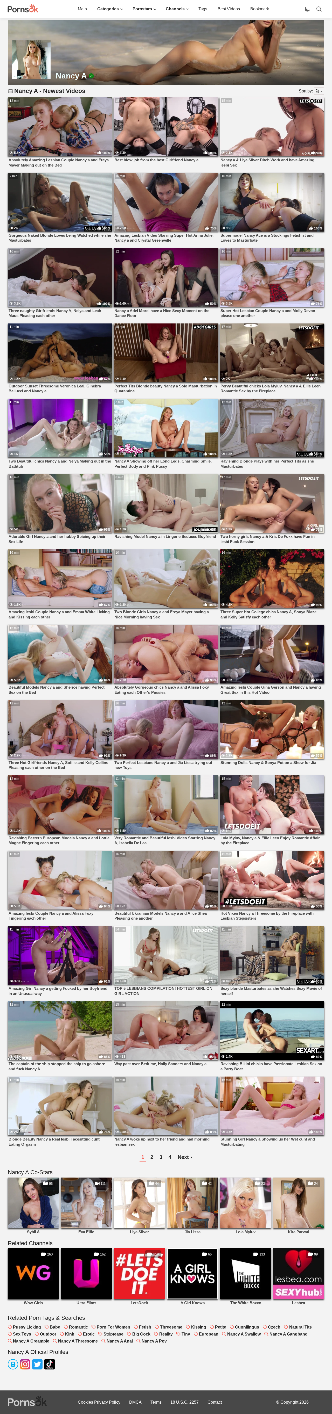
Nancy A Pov (154, 1341)
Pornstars (142, 9)
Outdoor (48, 1334)
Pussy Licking (27, 1327)
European (208, 1334)
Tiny (186, 1334)
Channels (175, 9)
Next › (185, 1157)
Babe (55, 1327)
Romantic (78, 1327)
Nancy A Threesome (78, 1341)
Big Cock (141, 1334)
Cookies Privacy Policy (99, 1402)
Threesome (171, 1327)
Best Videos (229, 9)
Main (82, 9)
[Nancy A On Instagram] (25, 1365)
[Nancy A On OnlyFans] (13, 1365)
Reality (166, 1334)
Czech (274, 1327)
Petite (220, 1327)
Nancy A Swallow (244, 1334)
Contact (215, 1402)
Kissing (198, 1327)
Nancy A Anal (120, 1341)
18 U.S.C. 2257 (184, 1402)
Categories (108, 9)
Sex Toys (22, 1334)
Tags (202, 9)
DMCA (135, 1402)
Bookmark (259, 9)
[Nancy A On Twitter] (37, 1365)
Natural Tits (300, 1327)
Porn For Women (113, 1327)
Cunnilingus (247, 1327)
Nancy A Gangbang (288, 1334)
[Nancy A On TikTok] (49, 1365)
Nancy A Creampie (31, 1341)
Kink (69, 1334)
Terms (156, 1402)
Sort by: (306, 91)
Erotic (89, 1334)
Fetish (145, 1327)
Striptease (113, 1334)
